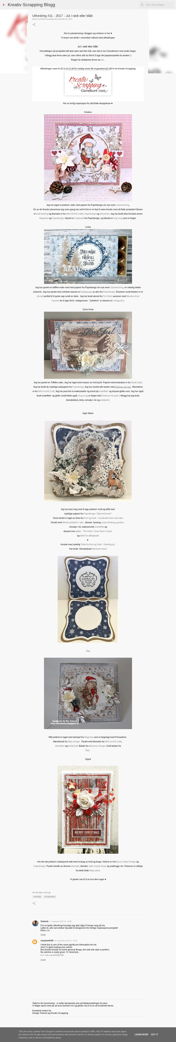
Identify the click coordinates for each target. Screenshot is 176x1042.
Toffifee (37, 897)
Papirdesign (90, 214)
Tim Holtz (107, 296)
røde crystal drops (98, 866)
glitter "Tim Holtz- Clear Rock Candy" (94, 531)
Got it (154, 1034)
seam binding (108, 522)
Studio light (136, 382)
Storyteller (104, 214)
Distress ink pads (110, 395)
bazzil (119, 862)
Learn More (141, 1034)
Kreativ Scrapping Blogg (31, 4)
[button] (34, 25)
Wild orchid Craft (46, 391)
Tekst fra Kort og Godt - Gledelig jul (98, 544)
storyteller (60, 746)
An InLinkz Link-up (41, 892)
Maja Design (129, 862)
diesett (40, 296)
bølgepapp (86, 292)
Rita (88, 651)
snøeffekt (103, 391)
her (102, 60)
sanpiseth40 (47, 940)
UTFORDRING (49, 897)
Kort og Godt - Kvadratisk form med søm (103, 518)
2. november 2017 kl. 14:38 (60, 921)
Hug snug (83, 395)
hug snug (118, 218)
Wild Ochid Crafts (74, 214)
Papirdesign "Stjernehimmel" (98, 513)
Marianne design (97, 746)
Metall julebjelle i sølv (73, 522)
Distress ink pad (123, 387)
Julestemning (122, 205)
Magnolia (43, 218)
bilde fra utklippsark (89, 535)
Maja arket (95, 870)
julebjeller (105, 400)
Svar (43, 935)
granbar (120, 522)
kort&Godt (73, 746)
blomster (75, 866)
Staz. (88, 750)
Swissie (45, 921)
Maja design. (74, 741)
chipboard (79, 218)
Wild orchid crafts (113, 741)
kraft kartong (42, 214)
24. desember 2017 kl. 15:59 (65, 941)
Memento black (99, 549)
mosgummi (118, 300)
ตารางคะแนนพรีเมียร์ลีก (52, 955)
